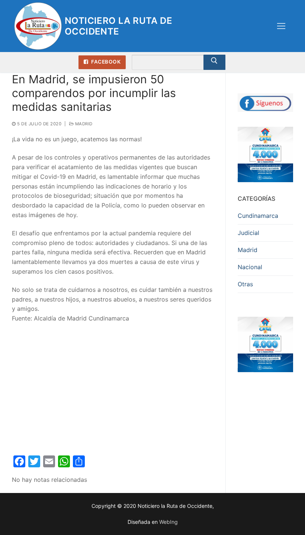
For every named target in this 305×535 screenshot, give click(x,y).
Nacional (250, 267)
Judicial (248, 232)
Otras (245, 284)
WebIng (168, 522)
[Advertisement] (113, 385)
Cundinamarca (258, 215)
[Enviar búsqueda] (214, 62)
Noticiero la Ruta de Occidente (118, 26)
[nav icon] (281, 26)
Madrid (83, 123)
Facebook (105, 62)
